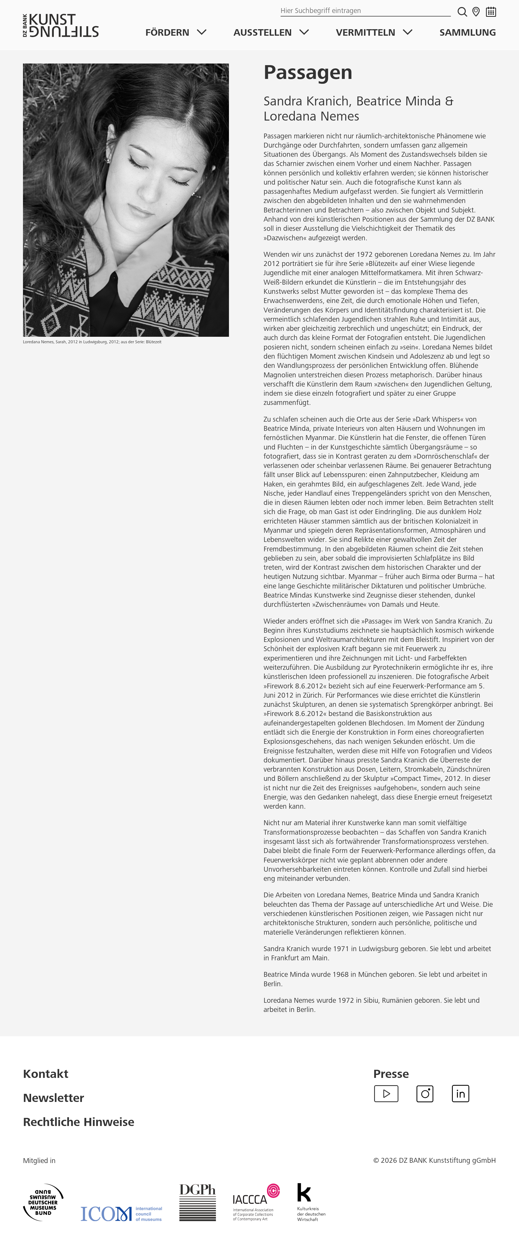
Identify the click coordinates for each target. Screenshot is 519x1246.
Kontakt (45, 1075)
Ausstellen (263, 33)
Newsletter (53, 1099)
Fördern (167, 33)
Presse (391, 1075)
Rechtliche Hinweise (78, 1123)
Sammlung (468, 33)
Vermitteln (365, 33)
